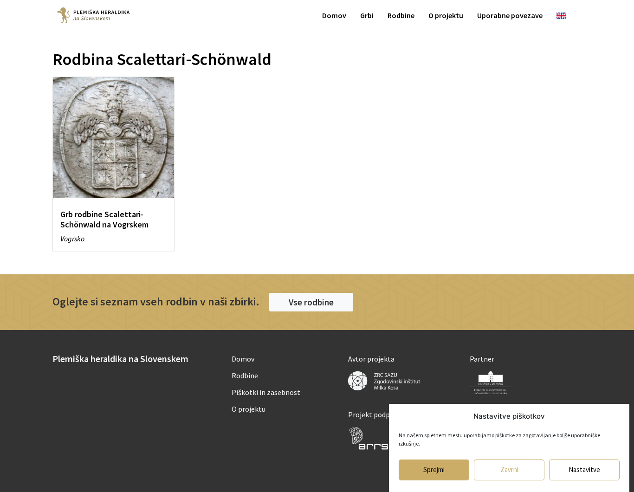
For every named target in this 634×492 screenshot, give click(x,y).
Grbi (367, 15)
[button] (311, 302)
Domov (334, 15)
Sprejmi (434, 469)
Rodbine (401, 15)
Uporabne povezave (510, 15)
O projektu (445, 15)
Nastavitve (584, 469)
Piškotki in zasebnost (266, 392)
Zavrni (509, 469)
